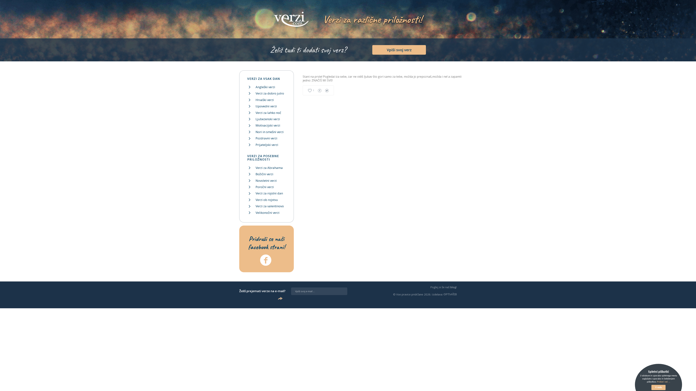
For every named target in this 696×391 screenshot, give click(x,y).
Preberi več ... (663, 382)
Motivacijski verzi (268, 125)
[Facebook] (265, 260)
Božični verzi (264, 174)
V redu (658, 387)
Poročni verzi (265, 187)
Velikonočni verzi (267, 213)
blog (453, 287)
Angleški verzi (265, 87)
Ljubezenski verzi (268, 119)
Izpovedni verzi (266, 106)
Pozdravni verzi (266, 138)
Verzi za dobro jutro (270, 93)
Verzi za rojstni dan (269, 193)
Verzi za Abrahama (269, 168)
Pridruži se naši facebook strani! (266, 242)
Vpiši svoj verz (399, 49)
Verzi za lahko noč (268, 113)
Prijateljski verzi (267, 145)
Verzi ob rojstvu (267, 200)
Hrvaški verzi (265, 100)
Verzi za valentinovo (270, 206)
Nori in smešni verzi (270, 132)
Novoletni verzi (266, 180)
